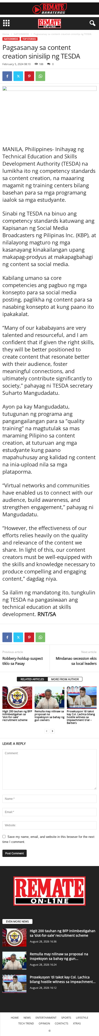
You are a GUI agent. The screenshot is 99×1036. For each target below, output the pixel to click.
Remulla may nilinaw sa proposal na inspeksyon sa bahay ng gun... (59, 956)
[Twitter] (18, 76)
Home (5, 34)
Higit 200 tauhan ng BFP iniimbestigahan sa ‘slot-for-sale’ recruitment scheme (17, 715)
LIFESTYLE (82, 1017)
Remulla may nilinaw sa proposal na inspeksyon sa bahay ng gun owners (49, 715)
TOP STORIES (29, 38)
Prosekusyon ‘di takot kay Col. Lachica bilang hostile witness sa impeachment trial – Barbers (81, 717)
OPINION (44, 1023)
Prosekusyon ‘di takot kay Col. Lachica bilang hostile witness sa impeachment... (63, 979)
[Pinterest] (29, 76)
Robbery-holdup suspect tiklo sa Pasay (22, 661)
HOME (15, 1017)
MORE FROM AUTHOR (65, 679)
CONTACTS (61, 1023)
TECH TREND (26, 1023)
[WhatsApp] (40, 76)
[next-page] (52, 730)
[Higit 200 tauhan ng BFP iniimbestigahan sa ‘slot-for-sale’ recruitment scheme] (17, 697)
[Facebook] (7, 76)
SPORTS (66, 1017)
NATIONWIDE (21, 34)
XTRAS (77, 1023)
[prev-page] (46, 730)
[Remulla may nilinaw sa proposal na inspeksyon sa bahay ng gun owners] (49, 697)
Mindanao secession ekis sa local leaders (76, 661)
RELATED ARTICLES (32, 679)
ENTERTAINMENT (46, 1017)
